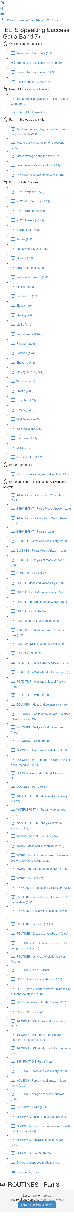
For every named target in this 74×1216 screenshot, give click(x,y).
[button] (2, 4)
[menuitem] (2, 9)
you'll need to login (53, 1199)
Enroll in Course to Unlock (37, 1205)
